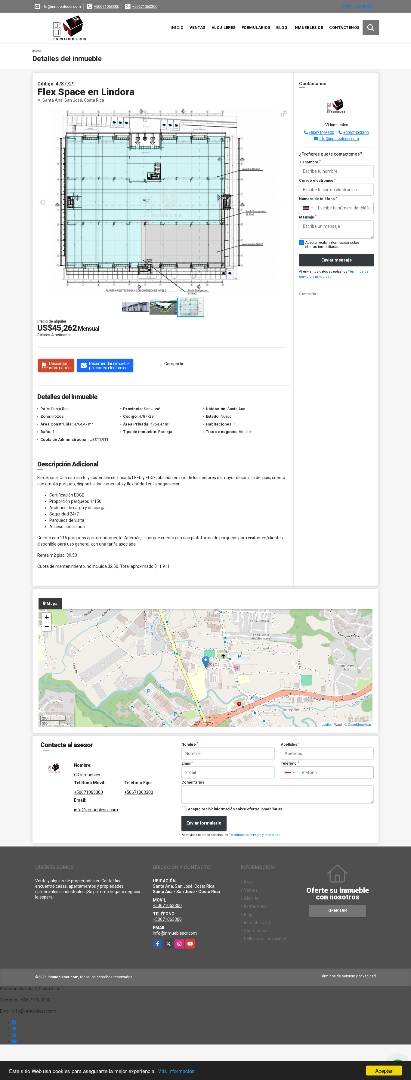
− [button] (47, 626)
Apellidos (290, 744)
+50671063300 (106, 6)
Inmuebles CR (308, 27)
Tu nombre (310, 162)
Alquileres (224, 27)
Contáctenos (344, 27)
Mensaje (308, 217)
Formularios (256, 27)
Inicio (177, 27)
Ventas (198, 27)
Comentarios (192, 782)
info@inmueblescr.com (339, 138)
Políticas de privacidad (265, 938)
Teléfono (290, 763)
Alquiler (251, 898)
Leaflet (327, 724)
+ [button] (47, 617)
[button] (284, 114)
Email (187, 763)
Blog (281, 27)
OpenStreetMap (359, 724)
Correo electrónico (317, 180)
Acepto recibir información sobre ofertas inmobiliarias (235, 809)
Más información (176, 1071)
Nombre (189, 744)
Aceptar (384, 1070)
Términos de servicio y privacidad (254, 835)
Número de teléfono (318, 199)
